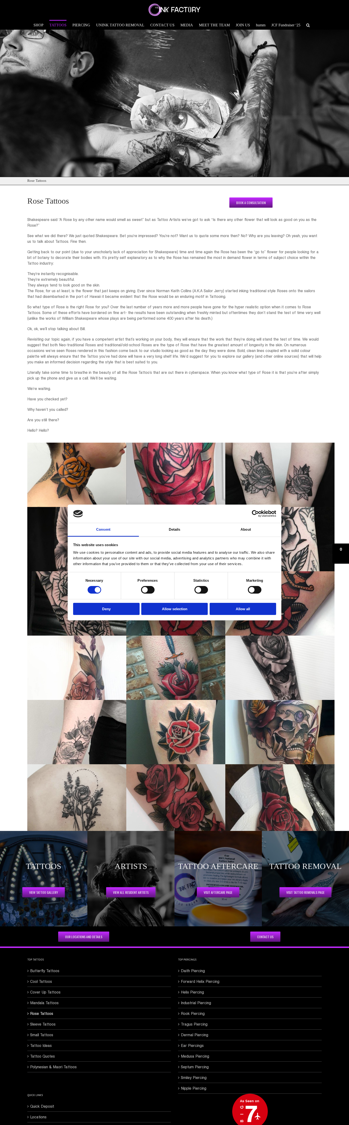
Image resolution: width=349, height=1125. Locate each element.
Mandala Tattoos (44, 1002)
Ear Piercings (192, 1045)
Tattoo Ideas (41, 1045)
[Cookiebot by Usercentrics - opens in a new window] (255, 513)
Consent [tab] (103, 529)
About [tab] (246, 529)
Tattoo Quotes (42, 1056)
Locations (38, 1117)
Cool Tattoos (41, 981)
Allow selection (174, 609)
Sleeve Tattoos (43, 1024)
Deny (106, 609)
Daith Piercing (193, 970)
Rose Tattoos (41, 1013)
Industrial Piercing (196, 1002)
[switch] (148, 590)
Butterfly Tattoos (44, 970)
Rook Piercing (193, 1013)
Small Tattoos (41, 1034)
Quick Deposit (42, 1106)
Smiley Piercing (194, 1077)
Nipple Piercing (193, 1088)
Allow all (243, 609)
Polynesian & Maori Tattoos (53, 1066)
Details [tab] (174, 529)
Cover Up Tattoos (45, 992)
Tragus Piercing (194, 1024)
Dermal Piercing (194, 1034)
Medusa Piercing (195, 1056)
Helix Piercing (192, 992)
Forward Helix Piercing (200, 981)
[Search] (308, 24)
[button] (340, 554)
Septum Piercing (195, 1066)
